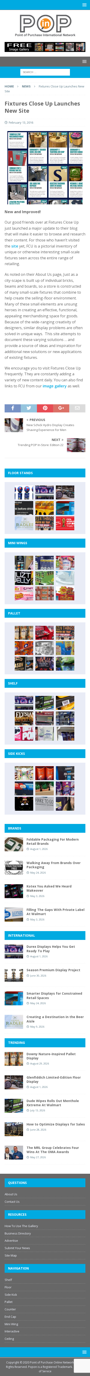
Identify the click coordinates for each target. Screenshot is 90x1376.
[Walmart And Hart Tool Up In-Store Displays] (65, 773)
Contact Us (12, 1201)
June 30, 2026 (38, 975)
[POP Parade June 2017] (65, 593)
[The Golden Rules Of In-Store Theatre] (44, 718)
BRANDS (14, 828)
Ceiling (9, 1339)
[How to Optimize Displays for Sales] (14, 1129)
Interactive (12, 1331)
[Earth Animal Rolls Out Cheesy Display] (44, 508)
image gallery (55, 386)
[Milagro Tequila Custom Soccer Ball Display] (24, 492)
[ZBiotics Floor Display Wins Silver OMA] (24, 508)
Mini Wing (11, 1324)
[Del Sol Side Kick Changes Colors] (65, 788)
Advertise (11, 1240)
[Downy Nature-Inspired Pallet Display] (24, 633)
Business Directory (18, 1233)
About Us (11, 1194)
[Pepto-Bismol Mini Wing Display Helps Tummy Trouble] (24, 593)
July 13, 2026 (37, 1110)
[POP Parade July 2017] (44, 593)
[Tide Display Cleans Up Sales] (24, 648)
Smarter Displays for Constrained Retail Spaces (54, 995)
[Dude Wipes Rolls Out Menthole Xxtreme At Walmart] (44, 703)
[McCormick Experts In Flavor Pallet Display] (24, 664)
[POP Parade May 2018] (44, 578)
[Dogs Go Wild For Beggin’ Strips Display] (65, 804)
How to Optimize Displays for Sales (56, 1124)
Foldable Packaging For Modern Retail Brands (53, 841)
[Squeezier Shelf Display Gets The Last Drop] (44, 734)
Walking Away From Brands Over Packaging (54, 865)
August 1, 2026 (39, 849)
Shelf (8, 1280)
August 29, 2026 (39, 1063)
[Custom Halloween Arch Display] (24, 718)
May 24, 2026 (38, 872)
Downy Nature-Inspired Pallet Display (51, 1056)
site (14, 246)
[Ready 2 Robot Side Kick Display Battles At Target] (24, 804)
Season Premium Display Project (53, 970)
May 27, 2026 (38, 1157)
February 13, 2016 (21, 122)
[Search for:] (45, 72)
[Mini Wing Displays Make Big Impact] (24, 563)
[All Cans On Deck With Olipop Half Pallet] (65, 648)
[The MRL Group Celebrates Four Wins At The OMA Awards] (14, 1153)
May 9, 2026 (37, 1026)
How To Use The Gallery (21, 1226)
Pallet (8, 1302)
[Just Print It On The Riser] (44, 804)
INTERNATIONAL (21, 935)
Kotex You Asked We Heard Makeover (49, 888)
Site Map (11, 1255)
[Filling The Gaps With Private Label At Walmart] (14, 915)
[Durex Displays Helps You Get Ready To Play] (44, 492)
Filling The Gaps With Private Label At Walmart (55, 911)
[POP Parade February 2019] (44, 563)
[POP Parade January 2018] (65, 578)
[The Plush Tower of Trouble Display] (44, 648)
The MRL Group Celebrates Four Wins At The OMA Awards (53, 1149)
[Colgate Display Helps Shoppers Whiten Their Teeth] (44, 773)
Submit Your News (17, 1248)
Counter (10, 1309)
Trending (16, 1042)
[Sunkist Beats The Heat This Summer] (65, 563)
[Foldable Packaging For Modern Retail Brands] (14, 844)
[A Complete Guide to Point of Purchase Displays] (24, 773)
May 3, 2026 (37, 896)
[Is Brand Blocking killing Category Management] (65, 718)
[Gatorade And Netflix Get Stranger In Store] (44, 664)
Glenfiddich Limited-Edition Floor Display (54, 1079)
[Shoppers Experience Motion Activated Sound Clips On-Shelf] (65, 734)
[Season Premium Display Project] (14, 975)
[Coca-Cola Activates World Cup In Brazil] (65, 523)
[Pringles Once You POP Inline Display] (24, 734)
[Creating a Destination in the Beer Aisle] (24, 523)
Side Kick (11, 1294)
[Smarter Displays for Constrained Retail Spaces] (65, 508)
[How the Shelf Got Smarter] (65, 703)
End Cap (10, 1317)
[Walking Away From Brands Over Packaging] (14, 868)
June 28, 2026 (38, 1129)
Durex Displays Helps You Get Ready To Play (51, 948)
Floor (8, 1287)
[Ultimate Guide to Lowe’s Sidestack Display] (44, 523)
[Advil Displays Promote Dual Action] (24, 788)
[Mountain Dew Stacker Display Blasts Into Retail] (65, 664)
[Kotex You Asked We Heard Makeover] (14, 891)
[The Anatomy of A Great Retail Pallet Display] (44, 633)
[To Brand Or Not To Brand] (44, 788)
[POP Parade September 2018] (24, 578)
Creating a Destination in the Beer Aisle (55, 1019)
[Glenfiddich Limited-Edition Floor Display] (65, 492)
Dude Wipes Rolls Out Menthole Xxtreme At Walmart (53, 1103)
